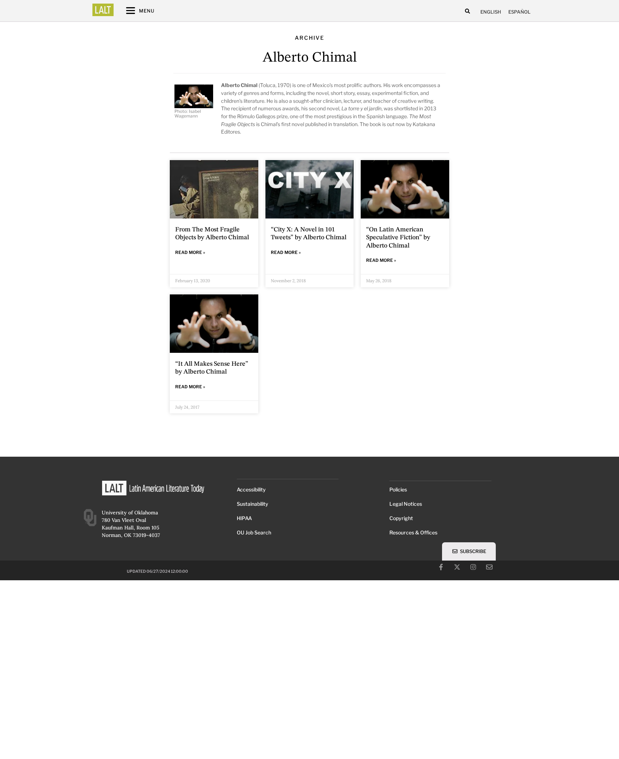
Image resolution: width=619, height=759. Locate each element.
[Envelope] (489, 567)
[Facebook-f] (441, 567)
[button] (467, 11)
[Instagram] (473, 567)
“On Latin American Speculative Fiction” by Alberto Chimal (398, 237)
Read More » (190, 252)
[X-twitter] (457, 567)
